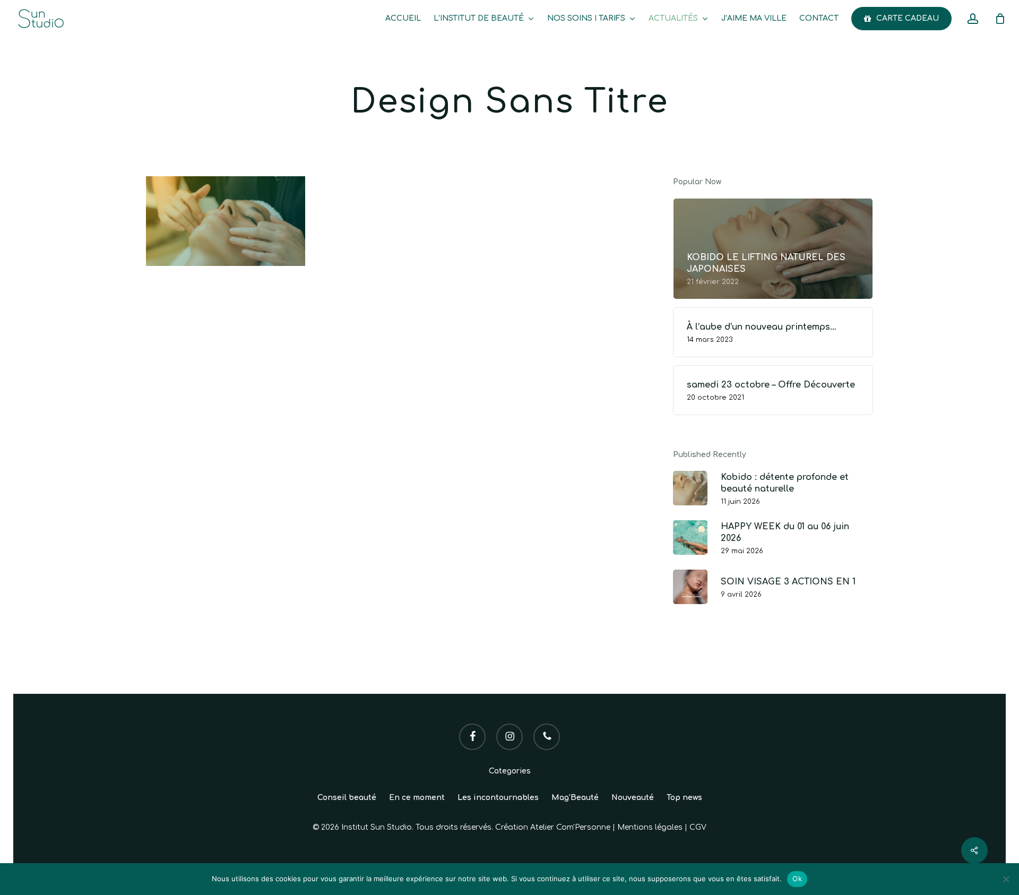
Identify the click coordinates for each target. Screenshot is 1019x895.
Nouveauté (632, 798)
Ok (797, 878)
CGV (697, 827)
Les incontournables (498, 798)
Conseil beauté (346, 798)
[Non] (1005, 879)
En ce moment (417, 798)
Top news (684, 798)
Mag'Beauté (575, 798)
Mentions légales (650, 827)
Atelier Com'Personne (570, 827)
